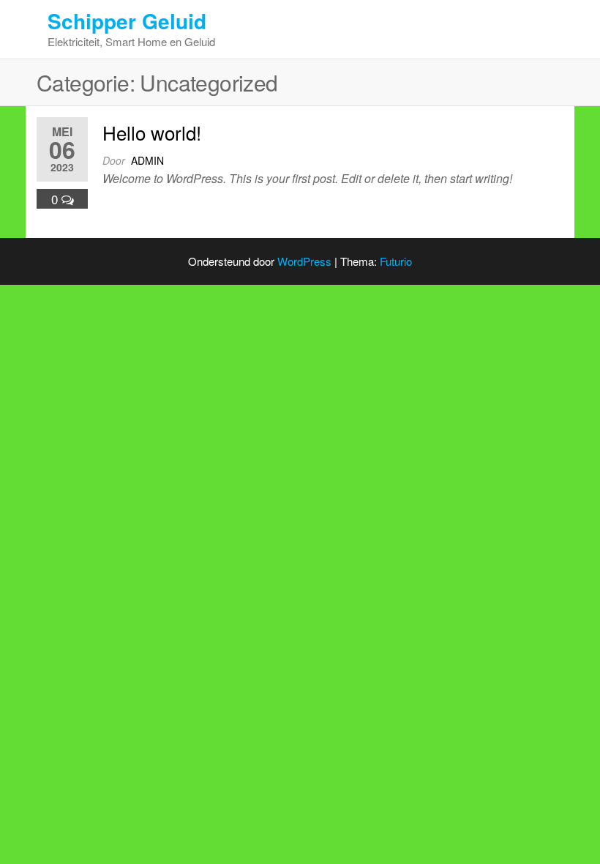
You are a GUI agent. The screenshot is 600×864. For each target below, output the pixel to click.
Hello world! (151, 132)
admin (147, 160)
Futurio (396, 261)
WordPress (304, 261)
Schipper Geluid (127, 21)
